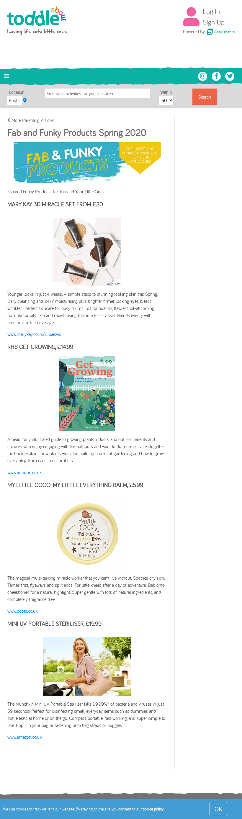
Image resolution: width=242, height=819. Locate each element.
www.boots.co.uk (22, 611)
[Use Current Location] (25, 100)
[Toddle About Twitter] (230, 76)
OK (218, 809)
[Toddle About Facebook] (217, 76)
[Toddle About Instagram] (203, 76)
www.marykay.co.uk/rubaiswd (34, 334)
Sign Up (214, 21)
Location (16, 92)
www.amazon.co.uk (24, 472)
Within (166, 92)
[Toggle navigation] (6, 76)
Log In (211, 11)
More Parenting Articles (32, 120)
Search (204, 97)
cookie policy (153, 809)
